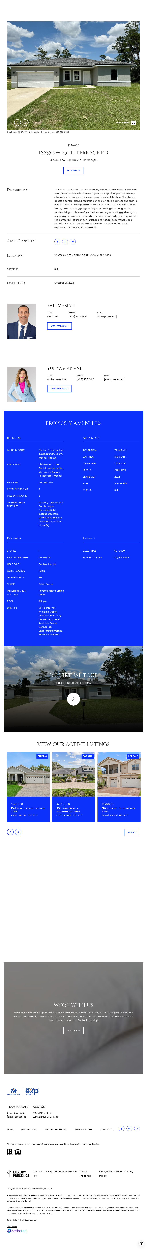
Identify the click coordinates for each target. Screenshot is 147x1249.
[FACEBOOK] (121, 1128)
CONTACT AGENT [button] (59, 325)
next (25, 122)
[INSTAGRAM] (137, 1128)
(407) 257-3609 (77, 316)
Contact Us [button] (73, 1030)
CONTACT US (107, 1129)
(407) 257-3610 (85, 379)
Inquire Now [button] (73, 170)
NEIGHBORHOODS (83, 1129)
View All (132, 832)
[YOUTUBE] (129, 1128)
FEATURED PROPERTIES (55, 1129)
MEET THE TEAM (28, 1129)
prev (17, 122)
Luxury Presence (85, 1174)
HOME (10, 1129)
